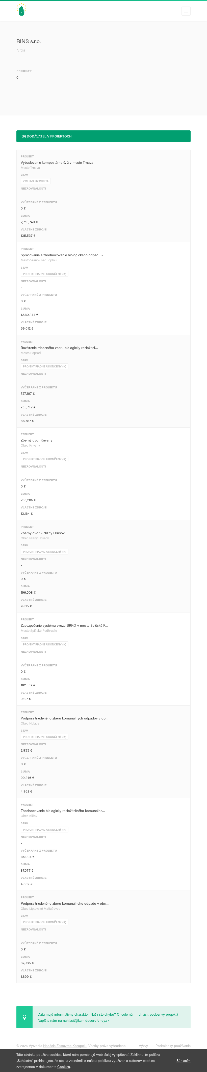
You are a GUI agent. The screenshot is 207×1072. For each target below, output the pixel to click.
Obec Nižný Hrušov (35, 537)
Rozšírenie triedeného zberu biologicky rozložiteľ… (59, 347)
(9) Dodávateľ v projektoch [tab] (47, 136)
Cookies (63, 1066)
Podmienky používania (173, 1045)
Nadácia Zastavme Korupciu (65, 1045)
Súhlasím (183, 1060)
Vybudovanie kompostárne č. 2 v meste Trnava (57, 162)
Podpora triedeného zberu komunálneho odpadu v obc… (65, 903)
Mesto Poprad (31, 352)
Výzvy (143, 1045)
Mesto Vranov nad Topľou (39, 260)
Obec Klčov (29, 815)
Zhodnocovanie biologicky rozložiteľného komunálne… (63, 810)
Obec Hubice (30, 723)
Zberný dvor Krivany (36, 439)
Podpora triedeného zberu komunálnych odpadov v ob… (65, 717)
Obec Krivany (30, 445)
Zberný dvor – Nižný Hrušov (43, 532)
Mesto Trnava (30, 167)
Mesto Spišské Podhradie (39, 630)
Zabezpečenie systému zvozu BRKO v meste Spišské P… (64, 625)
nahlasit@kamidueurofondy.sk (86, 1020)
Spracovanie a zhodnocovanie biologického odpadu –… (63, 254)
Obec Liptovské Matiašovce (40, 908)
